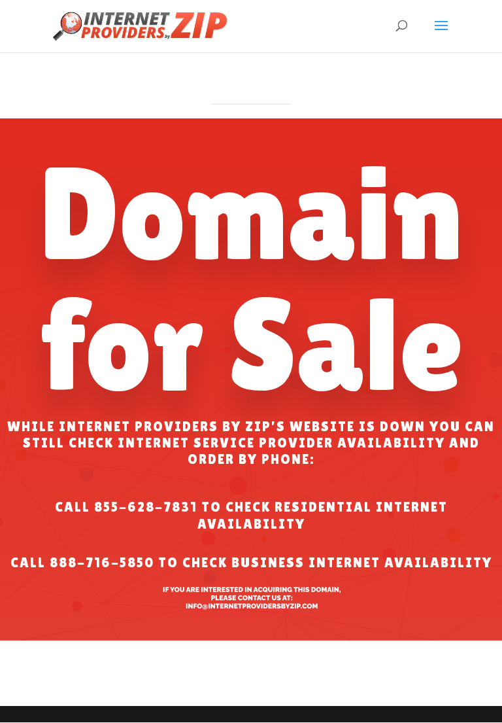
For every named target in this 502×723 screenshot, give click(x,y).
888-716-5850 (102, 563)
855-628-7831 (145, 507)
